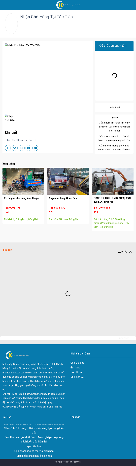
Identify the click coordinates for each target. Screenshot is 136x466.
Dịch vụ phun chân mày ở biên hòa (34, 454)
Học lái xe (76, 372)
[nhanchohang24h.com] (68, 5)
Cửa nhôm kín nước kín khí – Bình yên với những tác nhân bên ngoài (114, 120)
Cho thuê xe (77, 362)
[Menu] (4, 5)
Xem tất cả (125, 251)
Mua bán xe (77, 377)
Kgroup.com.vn (74, 462)
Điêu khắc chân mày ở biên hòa (34, 449)
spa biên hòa (34, 440)
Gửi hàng (75, 367)
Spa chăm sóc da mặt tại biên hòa (34, 445)
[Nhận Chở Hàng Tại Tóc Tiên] (10, 117)
